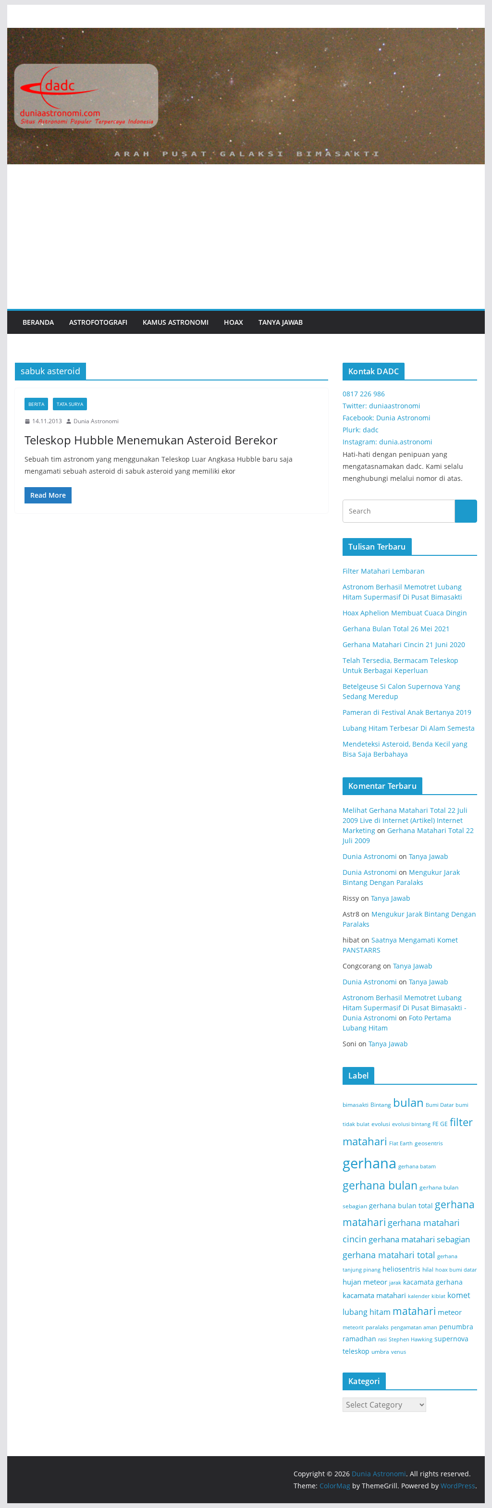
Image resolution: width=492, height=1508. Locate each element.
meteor (450, 1312)
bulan (408, 1102)
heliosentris (401, 1269)
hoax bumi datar (456, 1269)
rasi (382, 1339)
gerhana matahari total (389, 1255)
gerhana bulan (380, 1185)
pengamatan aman (414, 1327)
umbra (380, 1352)
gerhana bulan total (401, 1205)
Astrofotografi (98, 322)
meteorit (353, 1327)
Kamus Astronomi (176, 322)
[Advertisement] (245, 237)
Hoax (233, 322)
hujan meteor (365, 1282)
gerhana (369, 1163)
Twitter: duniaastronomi (381, 405)
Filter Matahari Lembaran (384, 571)
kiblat (438, 1296)
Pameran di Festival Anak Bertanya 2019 (407, 712)
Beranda (38, 322)
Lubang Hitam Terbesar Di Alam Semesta (409, 728)
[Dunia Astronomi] (245, 34)
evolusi (380, 1124)
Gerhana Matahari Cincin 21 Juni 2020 (404, 644)
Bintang (380, 1105)
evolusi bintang (411, 1124)
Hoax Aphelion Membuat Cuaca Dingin (405, 612)
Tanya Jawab (280, 322)
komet (458, 1295)
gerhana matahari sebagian (419, 1239)
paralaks (377, 1327)
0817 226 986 (364, 393)
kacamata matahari (374, 1295)
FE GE (440, 1124)
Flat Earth (401, 1143)
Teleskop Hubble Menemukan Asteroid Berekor (151, 440)
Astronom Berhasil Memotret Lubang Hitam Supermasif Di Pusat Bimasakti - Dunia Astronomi (405, 1007)
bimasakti (356, 1105)
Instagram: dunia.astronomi (387, 441)
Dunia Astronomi (96, 421)
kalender (419, 1296)
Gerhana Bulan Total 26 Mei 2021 (396, 628)
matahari (414, 1311)
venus (398, 1352)
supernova (451, 1338)
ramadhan (359, 1338)
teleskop (356, 1351)
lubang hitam (367, 1312)
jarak (395, 1282)
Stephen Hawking (410, 1339)
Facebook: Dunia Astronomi (386, 417)
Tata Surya (70, 404)
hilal (427, 1269)
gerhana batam (417, 1166)
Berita (36, 404)
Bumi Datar (440, 1105)
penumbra (456, 1326)
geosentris (429, 1143)
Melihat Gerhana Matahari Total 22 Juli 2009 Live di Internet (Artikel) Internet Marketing (405, 820)
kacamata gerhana (433, 1282)
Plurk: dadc (361, 429)
